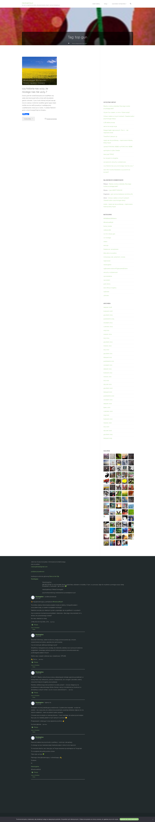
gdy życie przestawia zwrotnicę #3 (122, 194)
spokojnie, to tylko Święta (112, 150)
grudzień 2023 (108, 342)
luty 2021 (106, 380)
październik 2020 (109, 396)
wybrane (106, 291)
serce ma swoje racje (110, 126)
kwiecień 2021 (108, 373)
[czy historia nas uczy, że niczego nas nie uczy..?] (39, 71)
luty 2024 (106, 338)
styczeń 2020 (108, 430)
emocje (106, 245)
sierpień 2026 (108, 307)
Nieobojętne (34, 579)
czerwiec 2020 (108, 411)
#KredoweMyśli (108, 222)
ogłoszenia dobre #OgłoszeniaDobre (115, 268)
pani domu (107, 284)
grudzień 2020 (108, 388)
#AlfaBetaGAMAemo (110, 218)
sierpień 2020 (108, 403)
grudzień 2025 (108, 315)
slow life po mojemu (110, 288)
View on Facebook (35, 627)
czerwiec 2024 (108, 326)
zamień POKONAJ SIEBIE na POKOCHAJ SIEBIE (118, 146)
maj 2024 (106, 330)
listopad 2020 (108, 392)
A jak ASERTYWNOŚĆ (115, 190)
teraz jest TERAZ (109, 154)
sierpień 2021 (108, 369)
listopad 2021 (108, 357)
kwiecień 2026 (108, 311)
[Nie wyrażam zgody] (153, 819)
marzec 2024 (108, 334)
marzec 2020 (108, 423)
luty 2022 (106, 349)
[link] (130, 4)
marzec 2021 (107, 376)
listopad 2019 (108, 438)
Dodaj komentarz (52, 119)
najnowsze (33, 83)
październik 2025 (109, 319)
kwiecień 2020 (108, 419)
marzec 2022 (108, 346)
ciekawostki (107, 230)
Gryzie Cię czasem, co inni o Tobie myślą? (117, 112)
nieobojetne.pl (27, 3)
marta (105, 204)
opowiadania (108, 276)
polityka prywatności (37, 571)
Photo (36, 625)
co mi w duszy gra (109, 234)
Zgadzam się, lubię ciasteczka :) (129, 819)
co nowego (107, 238)
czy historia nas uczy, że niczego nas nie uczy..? (35, 90)
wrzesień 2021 (108, 365)
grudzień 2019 (108, 434)
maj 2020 (106, 415)
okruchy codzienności (111, 272)
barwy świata (108, 226)
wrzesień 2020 (108, 400)
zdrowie (106, 295)
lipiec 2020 (107, 407)
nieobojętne (41, 83)
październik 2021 (109, 361)
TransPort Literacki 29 (110, 136)
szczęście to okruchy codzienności (115, 162)
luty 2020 (106, 427)
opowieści (107, 280)
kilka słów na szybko (110, 253)
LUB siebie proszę (109, 122)
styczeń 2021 (108, 384)
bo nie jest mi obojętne (111, 158)
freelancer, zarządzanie (111, 249)
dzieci (27, 83)
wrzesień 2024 (108, 323)
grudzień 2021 (108, 353)
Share (33, 629)
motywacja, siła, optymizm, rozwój (114, 257)
